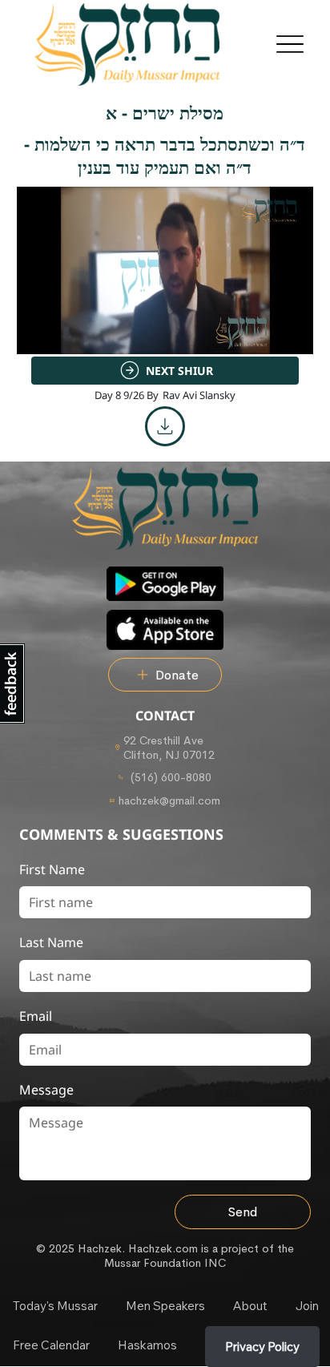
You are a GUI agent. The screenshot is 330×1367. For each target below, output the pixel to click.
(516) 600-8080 (169, 777)
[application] (165, 270)
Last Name (51, 942)
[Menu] (290, 44)
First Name (52, 869)
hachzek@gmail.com (169, 800)
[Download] (165, 426)
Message (46, 1090)
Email (35, 1016)
